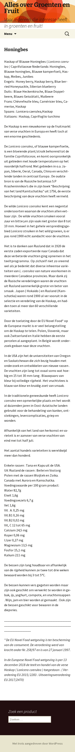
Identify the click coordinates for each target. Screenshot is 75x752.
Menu (8, 34)
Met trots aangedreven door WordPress (37, 743)
